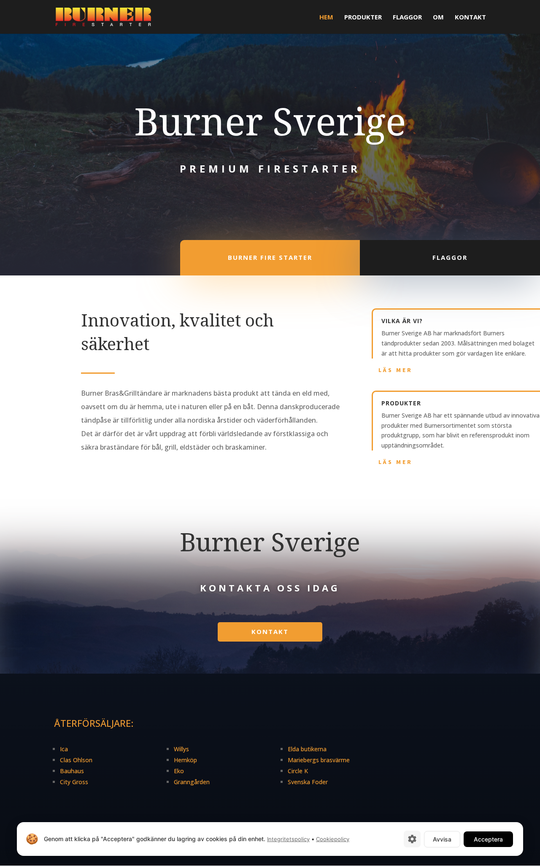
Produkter (363, 17)
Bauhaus (72, 771)
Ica (64, 749)
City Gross (74, 782)
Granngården (192, 782)
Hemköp (185, 760)
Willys (181, 749)
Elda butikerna (307, 749)
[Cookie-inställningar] (412, 839)
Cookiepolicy (332, 839)
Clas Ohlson (76, 760)
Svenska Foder (308, 782)
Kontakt (470, 17)
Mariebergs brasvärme (319, 760)
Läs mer (395, 370)
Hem (326, 17)
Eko (179, 771)
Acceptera (488, 839)
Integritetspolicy (288, 839)
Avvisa (442, 839)
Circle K (298, 771)
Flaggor (407, 17)
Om (438, 17)
